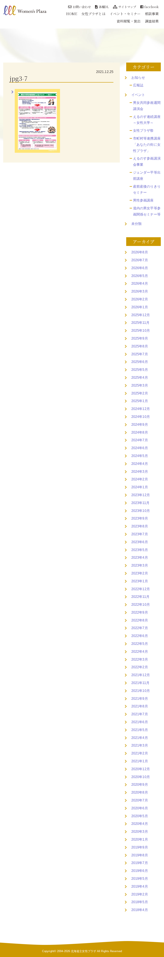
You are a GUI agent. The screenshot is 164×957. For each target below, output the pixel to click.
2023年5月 (139, 550)
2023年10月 (140, 511)
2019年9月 (139, 847)
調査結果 (152, 21)
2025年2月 (139, 393)
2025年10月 (140, 330)
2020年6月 (139, 808)
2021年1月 (139, 761)
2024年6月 (139, 448)
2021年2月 (139, 753)
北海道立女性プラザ (83, 951)
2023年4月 (139, 557)
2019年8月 (139, 855)
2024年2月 (139, 479)
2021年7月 (139, 714)
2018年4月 (139, 910)
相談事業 (152, 13)
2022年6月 (139, 636)
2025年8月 (139, 346)
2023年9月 (139, 518)
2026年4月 (139, 283)
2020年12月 (140, 769)
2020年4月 (139, 824)
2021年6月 (139, 722)
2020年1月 (139, 839)
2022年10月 (140, 604)
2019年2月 (139, 894)
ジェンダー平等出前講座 (147, 175)
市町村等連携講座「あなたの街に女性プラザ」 (147, 145)
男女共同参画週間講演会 (147, 106)
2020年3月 (139, 831)
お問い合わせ (82, 6)
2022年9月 (139, 612)
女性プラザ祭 (143, 130)
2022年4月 (139, 651)
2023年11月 (140, 503)
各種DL (104, 6)
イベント (138, 95)
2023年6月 (139, 542)
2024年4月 (139, 464)
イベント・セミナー (125, 13)
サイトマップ (127, 6)
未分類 (136, 224)
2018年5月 (139, 902)
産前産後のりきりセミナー (147, 189)
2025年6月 (139, 362)
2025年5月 (139, 369)
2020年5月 (139, 816)
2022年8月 (139, 620)
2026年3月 (139, 291)
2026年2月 (139, 299)
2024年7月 (139, 440)
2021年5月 (139, 730)
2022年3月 (139, 659)
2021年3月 (139, 745)
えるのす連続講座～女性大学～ (147, 120)
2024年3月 (139, 471)
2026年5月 (139, 276)
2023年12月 (140, 495)
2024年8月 (139, 432)
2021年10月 (140, 691)
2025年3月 (139, 385)
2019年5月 (139, 878)
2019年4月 (139, 886)
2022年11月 (140, 596)
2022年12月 (140, 589)
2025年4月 (139, 377)
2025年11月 (140, 322)
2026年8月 (139, 252)
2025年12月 (140, 315)
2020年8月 (139, 792)
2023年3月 (139, 565)
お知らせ (138, 77)
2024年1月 (139, 487)
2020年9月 (139, 784)
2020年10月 (140, 777)
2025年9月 (139, 338)
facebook (151, 6)
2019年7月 (139, 863)
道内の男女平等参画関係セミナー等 (147, 211)
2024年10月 (140, 417)
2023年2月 (139, 573)
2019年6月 (139, 871)
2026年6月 (139, 268)
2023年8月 (139, 526)
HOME (71, 13)
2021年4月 (139, 738)
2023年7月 (139, 534)
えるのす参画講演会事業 (147, 161)
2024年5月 (139, 456)
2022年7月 (139, 628)
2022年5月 (139, 644)
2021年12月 (140, 675)
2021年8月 (139, 706)
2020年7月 (139, 800)
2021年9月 (139, 698)
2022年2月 (139, 667)
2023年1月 (139, 581)
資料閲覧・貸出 (129, 21)
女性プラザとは (93, 13)
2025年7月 (139, 354)
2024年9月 (139, 424)
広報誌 (138, 85)
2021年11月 (140, 683)
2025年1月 (139, 401)
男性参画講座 (143, 200)
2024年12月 (140, 409)
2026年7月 (139, 260)
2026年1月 (139, 307)
